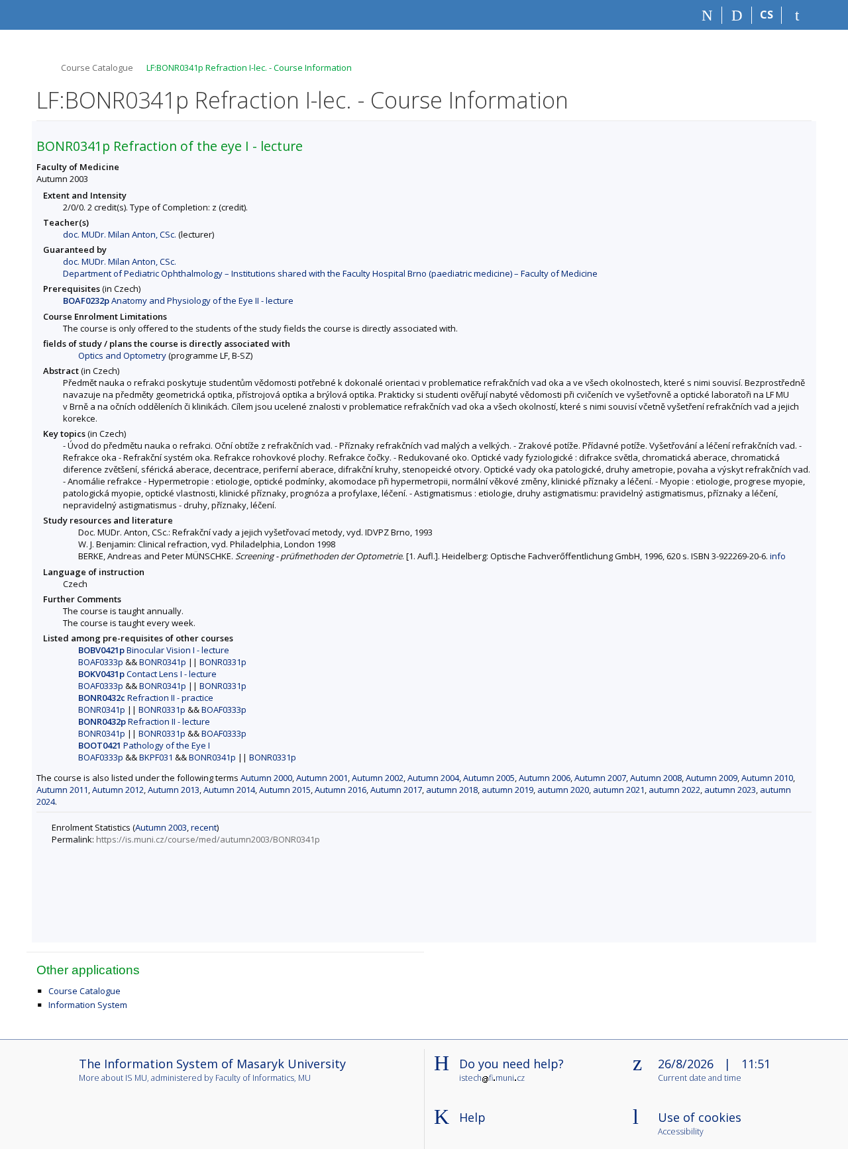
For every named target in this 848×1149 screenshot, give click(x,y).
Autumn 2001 (322, 778)
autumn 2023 (730, 790)
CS (766, 14)
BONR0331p (222, 662)
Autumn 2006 (544, 778)
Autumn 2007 (600, 778)
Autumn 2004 (433, 778)
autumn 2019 (507, 790)
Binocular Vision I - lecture (153, 650)
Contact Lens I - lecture (147, 674)
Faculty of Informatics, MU (263, 1077)
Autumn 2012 (118, 790)
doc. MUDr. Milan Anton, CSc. (119, 234)
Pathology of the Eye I (144, 745)
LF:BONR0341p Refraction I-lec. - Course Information (249, 67)
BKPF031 (156, 757)
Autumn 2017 (396, 790)
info (778, 556)
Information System (87, 1005)
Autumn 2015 (285, 790)
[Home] (707, 15)
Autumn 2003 (161, 827)
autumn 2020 (563, 790)
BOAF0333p (100, 662)
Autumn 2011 (62, 790)
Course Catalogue (97, 67)
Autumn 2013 (173, 790)
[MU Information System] (42, 65)
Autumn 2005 (489, 778)
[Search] (737, 15)
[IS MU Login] (797, 15)
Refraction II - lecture (144, 721)
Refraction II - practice (145, 698)
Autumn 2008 (656, 778)
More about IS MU (113, 1077)
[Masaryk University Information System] (60, 15)
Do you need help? (511, 1064)
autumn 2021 (619, 790)
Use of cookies (699, 1117)
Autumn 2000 (266, 778)
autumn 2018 (452, 790)
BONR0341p (162, 662)
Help (472, 1117)
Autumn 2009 (711, 778)
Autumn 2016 (340, 790)
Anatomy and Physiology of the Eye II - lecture (178, 300)
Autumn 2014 (229, 790)
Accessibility (681, 1132)
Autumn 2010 (767, 778)
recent (204, 827)
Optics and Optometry (122, 355)
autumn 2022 (674, 790)
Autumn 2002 (377, 778)
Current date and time (699, 1078)
